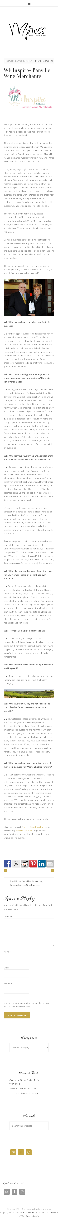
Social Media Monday (32, 881)
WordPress (26, 1216)
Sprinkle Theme (26, 1212)
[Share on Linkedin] (42, 863)
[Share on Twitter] (16, 863)
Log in (36, 1216)
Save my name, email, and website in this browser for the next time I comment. (27, 1005)
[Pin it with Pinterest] (33, 863)
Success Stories (17, 884)
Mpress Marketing (29, 34)
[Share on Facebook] (7, 863)
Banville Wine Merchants (34, 826)
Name (7, 951)
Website (8, 983)
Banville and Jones (25, 830)
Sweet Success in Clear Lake (22, 1088)
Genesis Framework (48, 1212)
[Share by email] (50, 863)
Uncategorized (33, 884)
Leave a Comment (44, 60)
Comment (9, 916)
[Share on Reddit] (25, 863)
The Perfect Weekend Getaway (24, 1093)
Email (7, 967)
